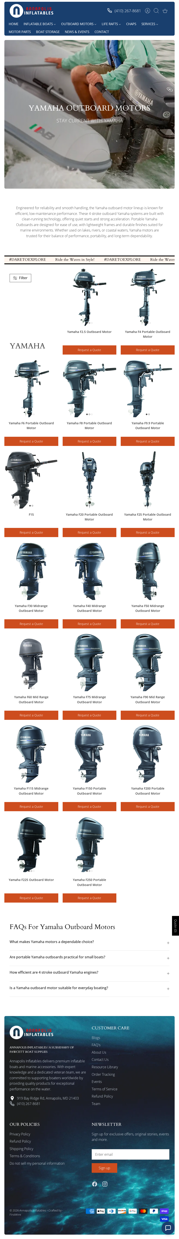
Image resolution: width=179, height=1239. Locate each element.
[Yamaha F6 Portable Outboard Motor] (31, 388)
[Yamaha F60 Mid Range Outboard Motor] (31, 662)
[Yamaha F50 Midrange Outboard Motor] (148, 571)
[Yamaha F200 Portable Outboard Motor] (148, 754)
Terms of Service (104, 1089)
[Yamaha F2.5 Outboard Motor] (90, 297)
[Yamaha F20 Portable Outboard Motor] (90, 480)
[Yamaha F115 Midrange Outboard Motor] (31, 754)
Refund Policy (102, 1096)
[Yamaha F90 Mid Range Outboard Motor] (148, 662)
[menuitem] (13, 24)
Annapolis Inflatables (32, 1210)
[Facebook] (95, 1184)
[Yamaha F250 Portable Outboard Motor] (90, 845)
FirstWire (15, 1214)
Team (96, 1103)
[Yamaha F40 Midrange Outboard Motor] (90, 571)
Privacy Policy (20, 1134)
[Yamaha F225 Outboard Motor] (31, 845)
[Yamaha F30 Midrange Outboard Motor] (31, 571)
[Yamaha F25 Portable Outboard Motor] (148, 480)
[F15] (31, 480)
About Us (99, 1052)
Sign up (104, 1168)
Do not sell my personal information (37, 1163)
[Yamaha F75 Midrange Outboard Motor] (90, 662)
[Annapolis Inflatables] (31, 11)
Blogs (96, 1037)
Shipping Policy (21, 1148)
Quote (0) (176, 925)
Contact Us (100, 1059)
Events (97, 1081)
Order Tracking (103, 1074)
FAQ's (96, 1044)
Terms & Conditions (25, 1156)
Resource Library (105, 1067)
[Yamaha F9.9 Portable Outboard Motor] (148, 388)
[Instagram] (105, 1184)
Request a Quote (89, 350)
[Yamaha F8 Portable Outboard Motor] (90, 388)
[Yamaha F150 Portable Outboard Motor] (90, 754)
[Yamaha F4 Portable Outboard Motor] (148, 297)
